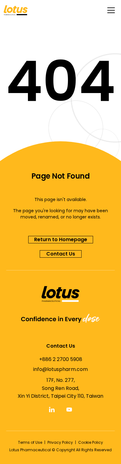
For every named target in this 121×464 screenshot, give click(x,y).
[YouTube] (69, 409)
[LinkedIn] (51, 409)
